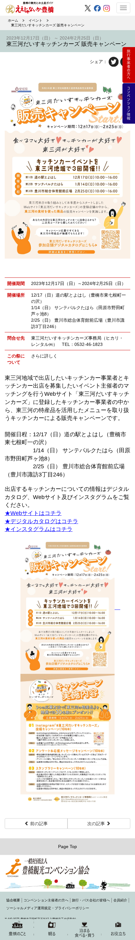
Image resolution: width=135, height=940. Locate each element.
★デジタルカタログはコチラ (41, 521)
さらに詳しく (44, 355)
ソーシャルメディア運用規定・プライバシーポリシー (47, 908)
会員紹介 (120, 900)
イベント (35, 20)
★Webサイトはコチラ (33, 513)
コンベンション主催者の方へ (46, 900)
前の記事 (38, 823)
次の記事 (96, 823)
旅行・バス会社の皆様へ (91, 900)
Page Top (67, 846)
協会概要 (13, 900)
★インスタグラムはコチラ (39, 529)
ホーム (13, 20)
